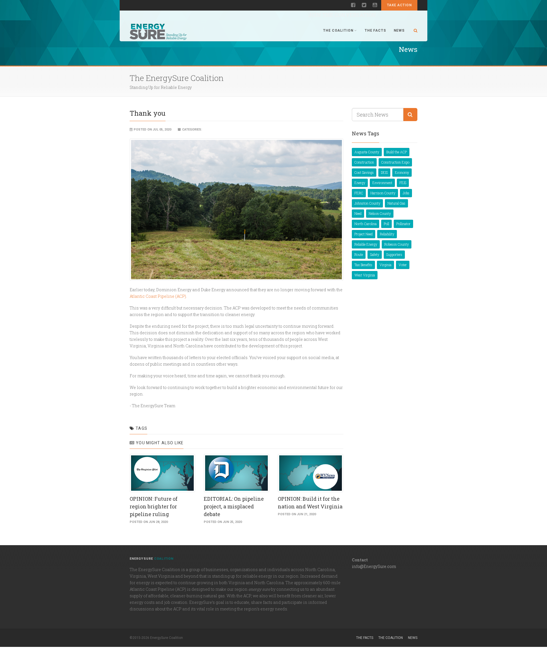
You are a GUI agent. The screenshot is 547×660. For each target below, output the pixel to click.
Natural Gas (396, 203)
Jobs (406, 193)
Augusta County (366, 152)
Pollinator (403, 223)
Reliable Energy (365, 244)
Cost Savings (364, 172)
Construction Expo (395, 162)
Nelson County (380, 213)
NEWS (399, 30)
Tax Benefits (363, 264)
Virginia (385, 264)
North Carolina (365, 223)
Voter (403, 264)
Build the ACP (396, 152)
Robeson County (396, 244)
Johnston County (367, 203)
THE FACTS (375, 30)
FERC (358, 193)
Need (358, 213)
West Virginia (364, 275)
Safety (374, 254)
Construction (364, 162)
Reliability (387, 234)
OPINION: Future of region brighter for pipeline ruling (153, 506)
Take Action (399, 5)
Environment (382, 182)
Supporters (394, 254)
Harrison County (382, 193)
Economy (402, 172)
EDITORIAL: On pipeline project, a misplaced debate (234, 506)
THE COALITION (338, 30)
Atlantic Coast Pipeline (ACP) (158, 296)
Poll (386, 223)
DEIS (384, 172)
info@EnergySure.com (374, 566)
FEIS (402, 182)
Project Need (363, 234)
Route (358, 254)
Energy (359, 182)
